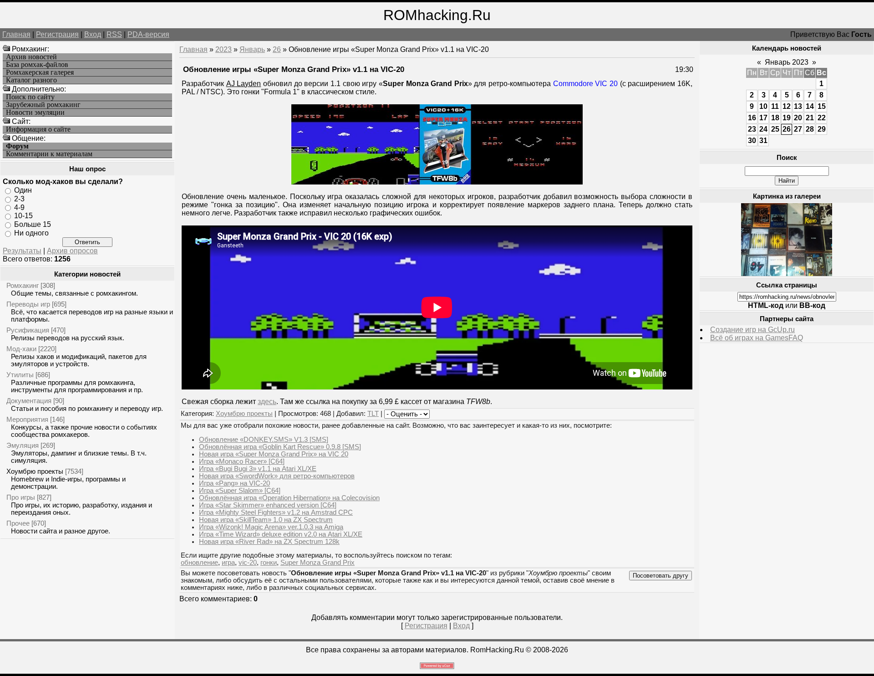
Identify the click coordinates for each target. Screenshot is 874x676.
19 (787, 118)
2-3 (19, 199)
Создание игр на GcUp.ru (752, 329)
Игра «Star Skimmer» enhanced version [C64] (267, 505)
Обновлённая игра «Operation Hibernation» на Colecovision (289, 498)
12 (787, 106)
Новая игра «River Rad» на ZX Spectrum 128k (269, 541)
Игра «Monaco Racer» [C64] (242, 461)
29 (822, 129)
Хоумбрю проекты (34, 471)
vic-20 (248, 562)
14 (810, 106)
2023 (223, 49)
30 (752, 140)
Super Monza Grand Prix (317, 562)
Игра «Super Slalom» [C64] (239, 490)
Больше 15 (32, 224)
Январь (252, 49)
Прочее (18, 523)
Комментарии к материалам (49, 154)
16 (752, 118)
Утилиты (20, 375)
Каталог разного (31, 80)
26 (277, 49)
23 (752, 129)
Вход (92, 34)
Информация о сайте (38, 129)
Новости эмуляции (35, 112)
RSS (114, 34)
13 (798, 106)
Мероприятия (27, 419)
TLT (373, 413)
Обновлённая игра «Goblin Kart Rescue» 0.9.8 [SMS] (280, 447)
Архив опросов (72, 251)
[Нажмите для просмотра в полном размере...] (437, 182)
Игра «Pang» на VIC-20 (234, 483)
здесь (267, 401)
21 (810, 118)
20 (798, 118)
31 (763, 140)
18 (775, 118)
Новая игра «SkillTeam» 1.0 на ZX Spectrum (266, 519)
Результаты (22, 251)
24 (763, 129)
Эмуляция (22, 445)
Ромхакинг (22, 285)
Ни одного (31, 233)
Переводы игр (28, 304)
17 (763, 118)
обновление (199, 562)
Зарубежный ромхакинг (43, 104)
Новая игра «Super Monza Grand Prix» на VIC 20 (273, 454)
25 (775, 129)
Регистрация (57, 34)
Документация (28, 401)
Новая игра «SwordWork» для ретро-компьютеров (277, 476)
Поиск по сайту (30, 97)
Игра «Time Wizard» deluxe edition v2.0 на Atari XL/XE (280, 534)
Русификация (27, 330)
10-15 (23, 216)
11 (775, 106)
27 (798, 129)
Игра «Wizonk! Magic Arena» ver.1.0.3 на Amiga (271, 527)
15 (822, 106)
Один (23, 190)
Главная (16, 34)
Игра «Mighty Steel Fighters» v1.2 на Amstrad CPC (276, 512)
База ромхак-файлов (37, 64)
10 (763, 106)
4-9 (19, 207)
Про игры (20, 497)
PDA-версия (148, 34)
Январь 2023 (786, 62)
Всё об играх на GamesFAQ (756, 338)
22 (822, 118)
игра (228, 562)
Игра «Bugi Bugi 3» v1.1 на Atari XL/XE (257, 468)
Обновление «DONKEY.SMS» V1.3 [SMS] (263, 439)
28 (810, 129)
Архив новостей (31, 57)
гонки (268, 562)
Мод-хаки (21, 349)
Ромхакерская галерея (40, 72)
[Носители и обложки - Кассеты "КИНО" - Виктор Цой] (786, 273)
